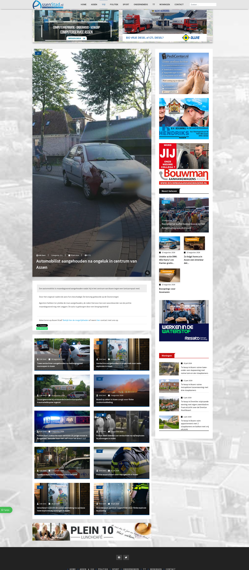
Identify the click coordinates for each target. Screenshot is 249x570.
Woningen (165, 4)
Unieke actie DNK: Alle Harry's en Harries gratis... (168, 259)
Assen (94, 4)
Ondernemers (141, 4)
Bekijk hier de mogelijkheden (75, 320)
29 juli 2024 (74, 255)
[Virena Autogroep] (184, 118)
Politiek (114, 4)
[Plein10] (91, 531)
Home (83, 4)
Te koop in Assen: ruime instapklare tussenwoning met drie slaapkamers (194, 387)
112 (103, 4)
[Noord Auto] (184, 163)
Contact (179, 4)
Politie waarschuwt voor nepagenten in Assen (117, 474)
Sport (126, 4)
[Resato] (184, 320)
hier (98, 320)
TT (154, 4)
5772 (89, 255)
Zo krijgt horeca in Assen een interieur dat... (193, 259)
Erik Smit (42, 255)
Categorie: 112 (57, 255)
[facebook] (119, 557)
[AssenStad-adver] (165, 25)
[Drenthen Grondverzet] (76, 25)
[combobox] (203, 4)
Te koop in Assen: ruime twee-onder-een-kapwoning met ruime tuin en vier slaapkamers (194, 370)
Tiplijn (6, 510)
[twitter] (126, 557)
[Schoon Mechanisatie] (184, 73)
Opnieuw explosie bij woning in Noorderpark (57, 474)
